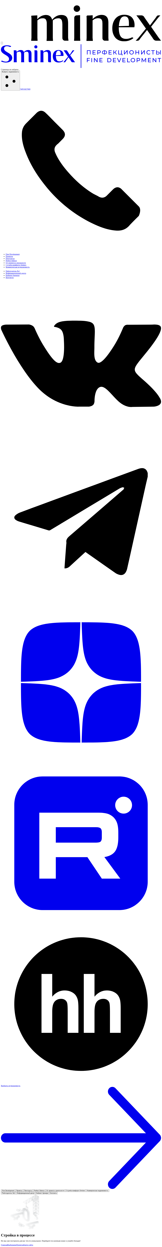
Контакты (10, 278)
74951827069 (25, 89)
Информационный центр (16, 273)
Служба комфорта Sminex (16, 265)
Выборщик (11, 1245)
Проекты (9, 256)
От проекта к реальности (16, 263)
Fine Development (13, 254)
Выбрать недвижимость (10, 72)
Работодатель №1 (13, 271)
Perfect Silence (11, 261)
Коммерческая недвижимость (18, 267)
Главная (4, 1245)
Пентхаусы (10, 259)
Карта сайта (28, 1245)
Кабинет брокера (12, 275)
